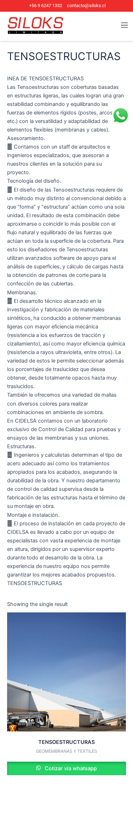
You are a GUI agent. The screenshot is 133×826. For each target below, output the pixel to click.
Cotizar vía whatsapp (70, 768)
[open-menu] (120, 25)
